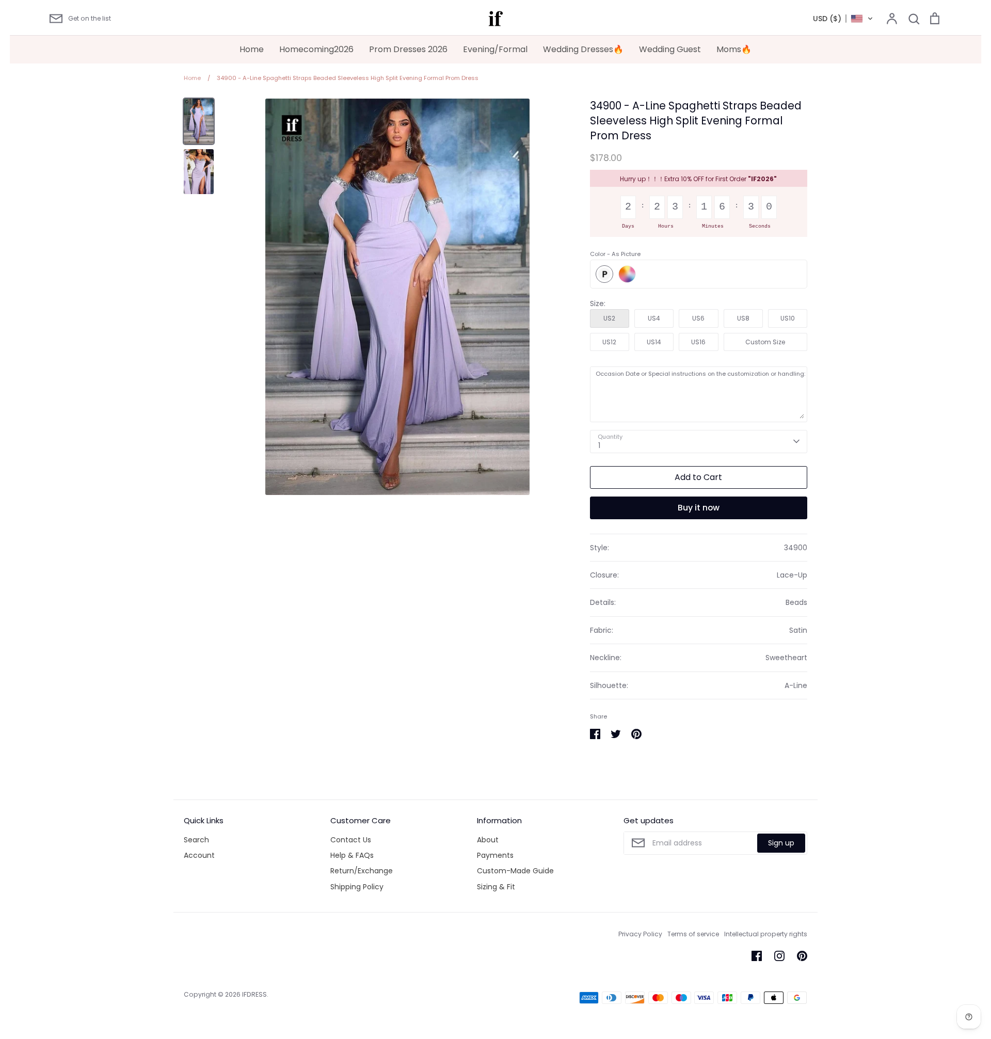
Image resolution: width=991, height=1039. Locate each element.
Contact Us (350, 840)
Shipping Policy (356, 887)
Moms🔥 (734, 49)
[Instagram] (779, 956)
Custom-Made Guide (515, 871)
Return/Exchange (361, 871)
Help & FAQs (352, 855)
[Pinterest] (802, 956)
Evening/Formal (495, 49)
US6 (698, 318)
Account (199, 855)
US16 (698, 342)
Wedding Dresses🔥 (583, 49)
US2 (609, 318)
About (488, 840)
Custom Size (765, 342)
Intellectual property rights (765, 934)
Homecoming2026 (316, 49)
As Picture (604, 274)
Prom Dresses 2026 (408, 49)
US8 (743, 318)
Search (196, 840)
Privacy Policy (640, 934)
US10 (787, 318)
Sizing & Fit (496, 887)
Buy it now (699, 508)
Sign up (781, 843)
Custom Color (627, 274)
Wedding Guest (670, 49)
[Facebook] (756, 956)
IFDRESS (254, 994)
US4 (654, 318)
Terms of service (693, 934)
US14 (654, 342)
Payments (495, 855)
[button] (843, 18)
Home (251, 49)
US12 (609, 342)
